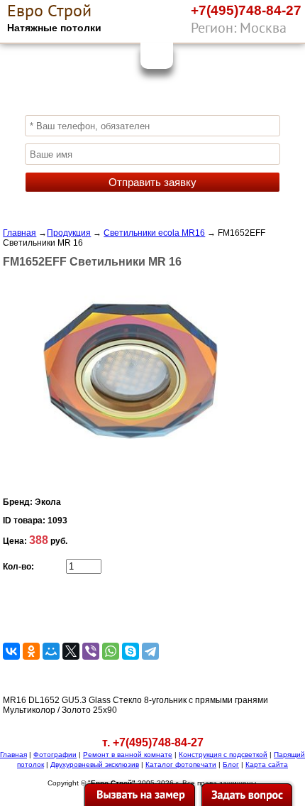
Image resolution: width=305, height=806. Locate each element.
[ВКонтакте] (11, 651)
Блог (231, 764)
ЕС (49, 10)
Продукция (69, 233)
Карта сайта (266, 764)
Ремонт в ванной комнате (127, 754)
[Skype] (130, 651)
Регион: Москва (239, 28)
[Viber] (259, 30)
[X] (70, 651)
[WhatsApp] (287, 30)
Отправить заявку (152, 182)
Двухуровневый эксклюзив (94, 764)
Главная (19, 233)
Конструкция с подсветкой (223, 754)
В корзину (93, 607)
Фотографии (55, 754)
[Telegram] (150, 651)
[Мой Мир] (51, 651)
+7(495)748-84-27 (246, 10)
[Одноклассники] (31, 651)
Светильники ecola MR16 (154, 233)
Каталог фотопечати (180, 764)
